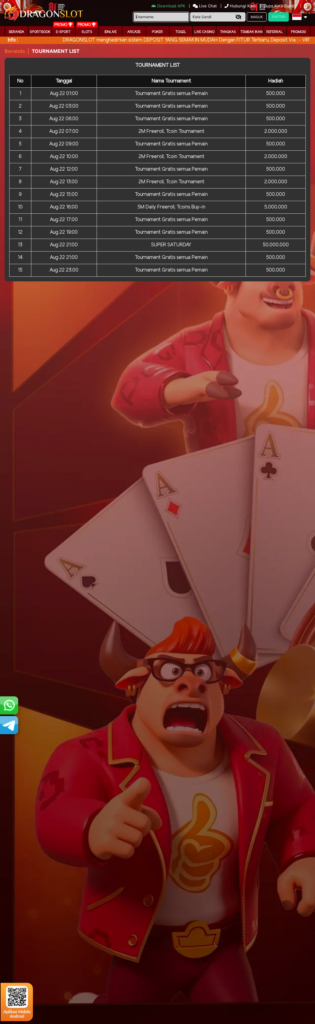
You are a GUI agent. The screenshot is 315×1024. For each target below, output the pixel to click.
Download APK (171, 5)
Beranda (16, 32)
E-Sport (63, 32)
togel (180, 32)
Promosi (298, 32)
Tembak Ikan (251, 32)
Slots (87, 32)
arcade (134, 32)
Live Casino (204, 32)
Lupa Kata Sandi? (281, 5)
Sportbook (40, 32)
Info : (13, 40)
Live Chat (207, 5)
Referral (274, 32)
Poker (157, 32)
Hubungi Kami (243, 5)
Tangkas (228, 32)
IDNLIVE (111, 32)
